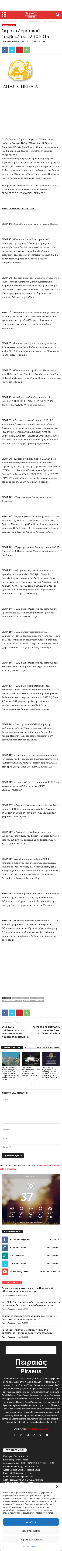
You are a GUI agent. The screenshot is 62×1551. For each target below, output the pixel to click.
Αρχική (4, 22)
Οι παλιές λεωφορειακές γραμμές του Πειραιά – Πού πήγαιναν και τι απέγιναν (29, 1317)
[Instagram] (21, 1435)
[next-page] (32, 1084)
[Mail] (28, 1435)
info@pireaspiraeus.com (37, 1429)
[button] (57, 1486)
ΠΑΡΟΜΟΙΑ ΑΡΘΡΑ (12, 1047)
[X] (12, 50)
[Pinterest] (19, 50)
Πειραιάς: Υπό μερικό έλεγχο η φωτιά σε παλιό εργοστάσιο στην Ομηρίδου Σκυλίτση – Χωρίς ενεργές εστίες (10, 1073)
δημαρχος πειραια (20, 998)
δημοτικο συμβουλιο (12, 1001)
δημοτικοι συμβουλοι (33, 1001)
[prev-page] (29, 1084)
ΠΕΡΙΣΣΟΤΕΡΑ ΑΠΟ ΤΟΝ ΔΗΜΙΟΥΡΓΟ (42, 1047)
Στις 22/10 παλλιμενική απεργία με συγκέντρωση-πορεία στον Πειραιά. (15, 1031)
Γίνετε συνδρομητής (49, 1271)
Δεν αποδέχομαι (31, 1530)
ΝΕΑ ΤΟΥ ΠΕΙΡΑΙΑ (16, 22)
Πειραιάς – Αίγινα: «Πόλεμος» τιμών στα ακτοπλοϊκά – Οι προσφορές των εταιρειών (27, 1331)
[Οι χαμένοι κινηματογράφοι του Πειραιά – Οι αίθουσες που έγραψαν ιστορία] (31, 1059)
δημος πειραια (37, 998)
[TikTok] (34, 1435)
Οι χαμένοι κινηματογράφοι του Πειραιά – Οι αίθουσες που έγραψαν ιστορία (31, 1071)
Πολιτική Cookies (29, 1547)
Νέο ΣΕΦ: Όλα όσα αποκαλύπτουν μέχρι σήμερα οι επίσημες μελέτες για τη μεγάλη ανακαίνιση (31, 1303)
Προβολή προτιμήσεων (31, 1539)
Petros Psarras (12, 41)
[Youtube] (47, 1435)
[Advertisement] (31, 5)
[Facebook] (5, 50)
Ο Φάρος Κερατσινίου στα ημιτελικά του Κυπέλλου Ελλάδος (46, 1030)
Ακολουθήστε (53, 1247)
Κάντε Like (55, 1239)
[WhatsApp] (27, 50)
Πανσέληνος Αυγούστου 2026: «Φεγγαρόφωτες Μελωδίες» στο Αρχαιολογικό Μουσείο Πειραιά (49, 1072)
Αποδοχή (31, 1522)
